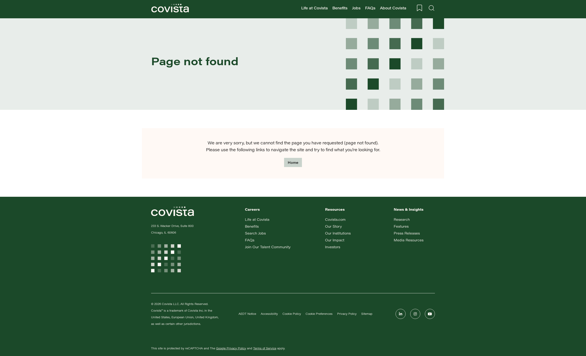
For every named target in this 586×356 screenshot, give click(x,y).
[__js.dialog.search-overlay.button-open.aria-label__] (431, 8)
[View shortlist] (419, 8)
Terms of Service (264, 348)
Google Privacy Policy (231, 348)
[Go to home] (170, 8)
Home (293, 162)
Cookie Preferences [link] (319, 314)
